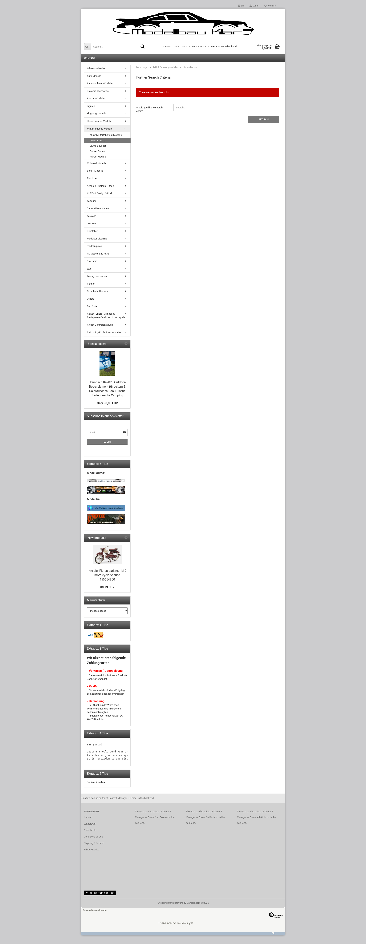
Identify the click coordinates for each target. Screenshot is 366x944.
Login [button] (255, 5)
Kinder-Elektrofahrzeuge (100, 324)
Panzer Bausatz (98, 151)
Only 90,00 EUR (107, 403)
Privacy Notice (91, 849)
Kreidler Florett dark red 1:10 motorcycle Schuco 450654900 (107, 575)
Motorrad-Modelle (96, 163)
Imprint (88, 817)
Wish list (271, 5)
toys (89, 268)
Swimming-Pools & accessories (104, 332)
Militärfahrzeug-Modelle (99, 128)
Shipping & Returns (94, 843)
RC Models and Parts (98, 253)
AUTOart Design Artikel (99, 193)
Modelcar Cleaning (97, 238)
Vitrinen (91, 283)
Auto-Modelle (94, 76)
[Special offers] (126, 344)
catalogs (91, 216)
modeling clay (94, 246)
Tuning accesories (97, 276)
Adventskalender (96, 68)
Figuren (91, 106)
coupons (91, 223)
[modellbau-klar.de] (183, 24)
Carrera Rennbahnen (98, 208)
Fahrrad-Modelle (95, 98)
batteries (91, 201)
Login (107, 442)
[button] (241, 6)
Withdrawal (90, 823)
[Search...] (142, 46)
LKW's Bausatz (98, 145)
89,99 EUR (107, 587)
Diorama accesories (98, 91)
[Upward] (355, 938)
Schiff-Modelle (95, 170)
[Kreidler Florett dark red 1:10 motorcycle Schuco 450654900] (107, 554)
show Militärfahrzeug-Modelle (106, 135)
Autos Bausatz (97, 140)
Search (263, 119)
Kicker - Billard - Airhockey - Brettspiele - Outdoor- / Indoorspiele (106, 315)
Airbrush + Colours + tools (100, 186)
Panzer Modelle (98, 156)
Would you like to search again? (149, 109)
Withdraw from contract (100, 893)
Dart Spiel (92, 306)
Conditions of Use (93, 836)
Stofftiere (92, 261)
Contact (89, 58)
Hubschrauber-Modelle (99, 121)
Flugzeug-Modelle (96, 113)
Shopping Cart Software (170, 902)
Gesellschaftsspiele (98, 291)
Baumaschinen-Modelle (99, 83)
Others (90, 298)
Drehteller (92, 231)
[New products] (126, 538)
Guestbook (90, 830)
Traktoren (92, 178)
